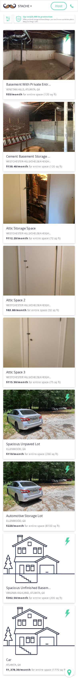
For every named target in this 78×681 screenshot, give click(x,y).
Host (58, 6)
